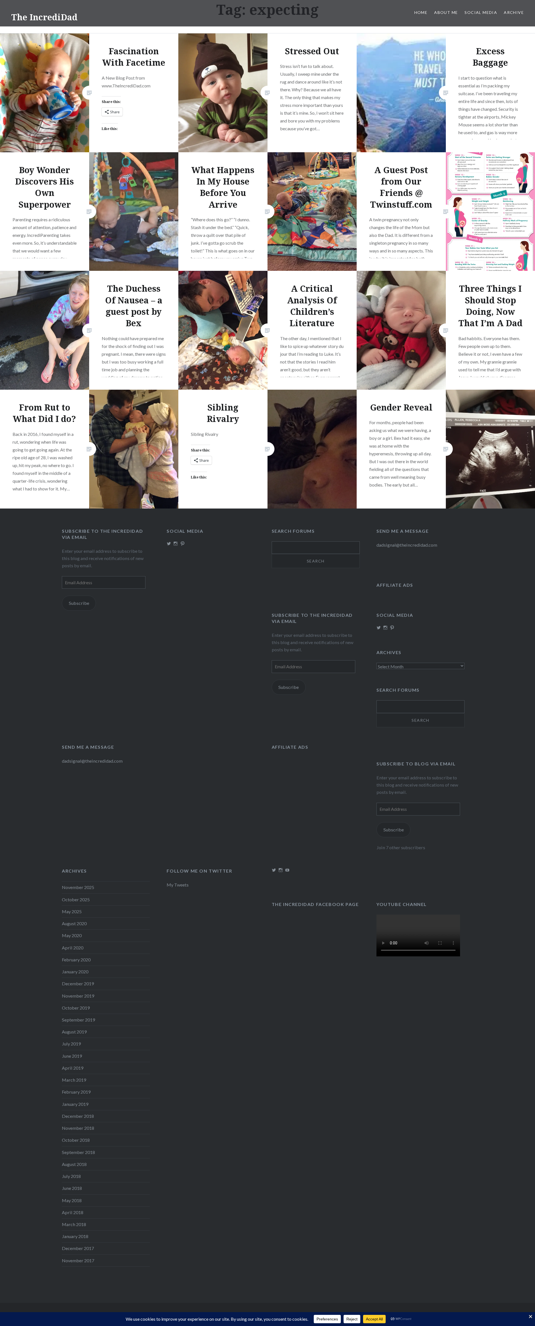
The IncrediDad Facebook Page (315, 904)
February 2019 (76, 1091)
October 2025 (76, 899)
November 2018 (78, 1128)
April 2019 (72, 1067)
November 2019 (78, 995)
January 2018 (75, 1236)
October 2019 (76, 1007)
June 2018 (72, 1188)
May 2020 (72, 935)
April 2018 (72, 1212)
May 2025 (72, 911)
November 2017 (78, 1260)
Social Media (481, 12)
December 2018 (78, 1116)
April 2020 (72, 947)
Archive (514, 12)
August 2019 (74, 1031)
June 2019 (72, 1056)
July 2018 (71, 1176)
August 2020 (74, 923)
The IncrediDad (44, 17)
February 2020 (76, 959)
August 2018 (74, 1164)
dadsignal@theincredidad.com (406, 544)
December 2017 (78, 1248)
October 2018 (76, 1140)
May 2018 (72, 1200)
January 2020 (75, 971)
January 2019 (75, 1104)
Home (421, 12)
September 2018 (78, 1152)
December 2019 (78, 983)
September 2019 (78, 1019)
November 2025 (78, 887)
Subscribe (79, 603)
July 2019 (71, 1043)
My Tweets (178, 884)
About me (446, 12)
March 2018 (74, 1224)
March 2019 (74, 1079)
